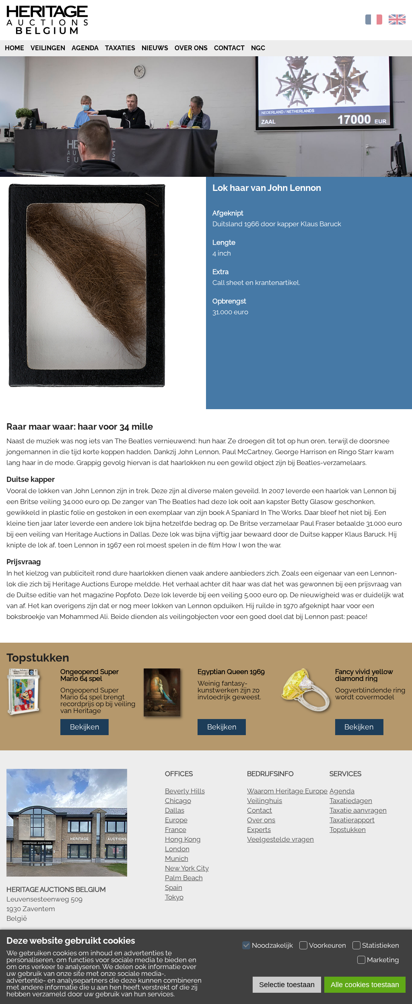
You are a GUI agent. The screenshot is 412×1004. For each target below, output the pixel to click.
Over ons (191, 48)
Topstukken (348, 830)
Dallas (174, 810)
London (177, 849)
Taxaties (120, 48)
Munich (176, 858)
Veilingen (48, 48)
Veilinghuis (264, 801)
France (175, 830)
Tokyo (174, 897)
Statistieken (380, 945)
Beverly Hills (185, 791)
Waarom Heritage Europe (287, 791)
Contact (229, 48)
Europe (176, 820)
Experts (259, 830)
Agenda (85, 48)
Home (13, 48)
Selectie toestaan (287, 985)
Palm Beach (184, 878)
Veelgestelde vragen (280, 839)
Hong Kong (183, 839)
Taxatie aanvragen (358, 810)
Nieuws (155, 48)
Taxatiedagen (351, 801)
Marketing (383, 960)
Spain (173, 887)
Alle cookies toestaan (365, 985)
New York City (187, 868)
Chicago (178, 801)
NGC (258, 48)
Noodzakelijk (272, 945)
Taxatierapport (352, 820)
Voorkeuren (327, 945)
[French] (373, 22)
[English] (397, 22)
